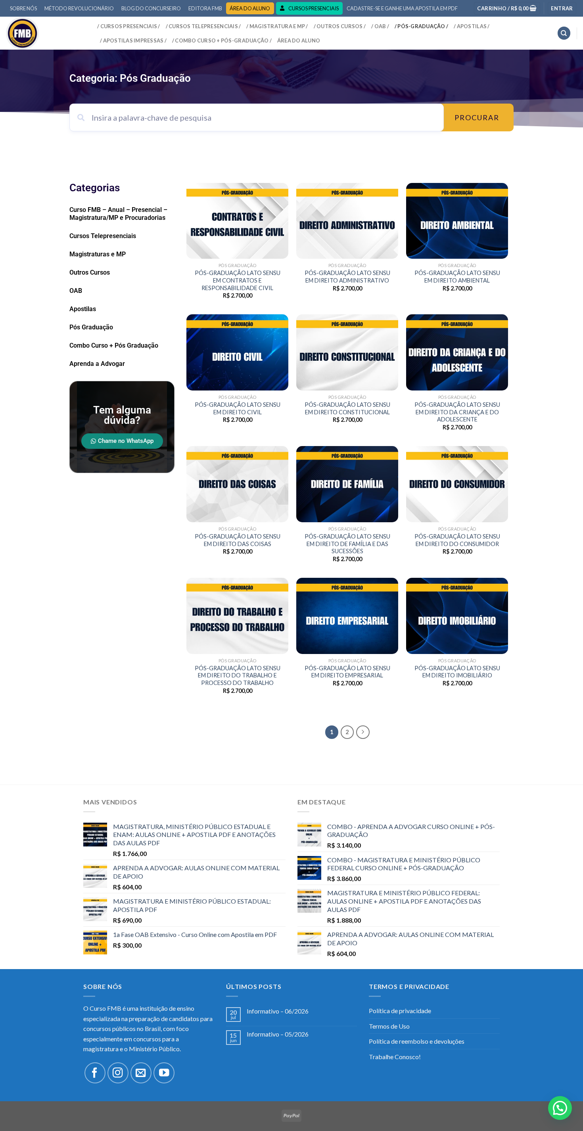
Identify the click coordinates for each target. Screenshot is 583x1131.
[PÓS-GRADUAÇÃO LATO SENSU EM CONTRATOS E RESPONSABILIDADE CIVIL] (237, 221)
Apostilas (82, 309)
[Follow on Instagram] (117, 1072)
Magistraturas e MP (97, 254)
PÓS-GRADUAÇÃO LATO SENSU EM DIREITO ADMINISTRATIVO (347, 276)
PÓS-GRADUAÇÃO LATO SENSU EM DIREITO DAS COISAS (237, 540)
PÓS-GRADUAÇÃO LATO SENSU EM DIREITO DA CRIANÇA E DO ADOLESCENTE (457, 412)
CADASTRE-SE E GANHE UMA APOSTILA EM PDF (402, 8)
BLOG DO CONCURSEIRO (151, 8)
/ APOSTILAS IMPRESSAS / (133, 40)
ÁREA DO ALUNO (250, 8)
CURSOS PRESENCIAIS (313, 8)
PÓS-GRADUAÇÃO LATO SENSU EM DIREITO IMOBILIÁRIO (457, 672)
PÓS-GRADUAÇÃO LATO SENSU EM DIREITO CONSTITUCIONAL (347, 408)
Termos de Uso (389, 1026)
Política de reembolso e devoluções (416, 1041)
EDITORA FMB (205, 8)
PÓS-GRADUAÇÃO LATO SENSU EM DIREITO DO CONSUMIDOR (457, 540)
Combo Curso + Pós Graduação (113, 345)
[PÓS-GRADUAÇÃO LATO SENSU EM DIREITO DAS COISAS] (237, 484)
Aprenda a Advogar (97, 363)
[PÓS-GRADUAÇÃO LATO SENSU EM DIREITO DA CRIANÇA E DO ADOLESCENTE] (457, 352)
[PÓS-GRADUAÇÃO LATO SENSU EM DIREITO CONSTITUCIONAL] (347, 352)
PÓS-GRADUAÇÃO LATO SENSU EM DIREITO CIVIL (237, 408)
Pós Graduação (91, 327)
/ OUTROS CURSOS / (340, 26)
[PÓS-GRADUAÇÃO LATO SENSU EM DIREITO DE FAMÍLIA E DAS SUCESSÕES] (347, 484)
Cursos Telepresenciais (102, 236)
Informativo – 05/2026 (278, 1034)
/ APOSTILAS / (471, 26)
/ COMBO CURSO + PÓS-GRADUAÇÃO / (222, 40)
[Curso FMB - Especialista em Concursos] (45, 33)
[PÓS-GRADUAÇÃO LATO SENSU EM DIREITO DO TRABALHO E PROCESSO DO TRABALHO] (237, 616)
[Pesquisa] (564, 33)
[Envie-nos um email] (141, 1072)
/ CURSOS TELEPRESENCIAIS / (203, 26)
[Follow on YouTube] (164, 1072)
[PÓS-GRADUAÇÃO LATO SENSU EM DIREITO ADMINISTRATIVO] (347, 221)
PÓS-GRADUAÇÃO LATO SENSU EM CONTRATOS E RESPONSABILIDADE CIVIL (237, 280)
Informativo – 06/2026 (278, 1011)
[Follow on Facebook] (94, 1072)
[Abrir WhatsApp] (563, 1111)
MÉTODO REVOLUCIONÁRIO (79, 8)
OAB (75, 290)
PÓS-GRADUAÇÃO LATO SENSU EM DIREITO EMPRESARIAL (347, 672)
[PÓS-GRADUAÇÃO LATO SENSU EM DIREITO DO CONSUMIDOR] (457, 484)
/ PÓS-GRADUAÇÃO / (421, 26)
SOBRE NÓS (23, 8)
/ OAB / (380, 26)
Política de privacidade (400, 1010)
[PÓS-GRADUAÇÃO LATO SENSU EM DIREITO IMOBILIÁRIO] (457, 616)
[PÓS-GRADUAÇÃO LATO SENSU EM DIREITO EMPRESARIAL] (347, 616)
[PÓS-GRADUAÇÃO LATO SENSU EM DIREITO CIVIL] (237, 352)
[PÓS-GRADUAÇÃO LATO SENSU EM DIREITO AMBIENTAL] (457, 221)
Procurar (477, 117)
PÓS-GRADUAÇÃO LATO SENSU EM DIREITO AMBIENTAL (457, 276)
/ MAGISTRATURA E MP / (277, 26)
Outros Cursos (89, 272)
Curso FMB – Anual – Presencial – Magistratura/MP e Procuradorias (118, 213)
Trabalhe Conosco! (395, 1056)
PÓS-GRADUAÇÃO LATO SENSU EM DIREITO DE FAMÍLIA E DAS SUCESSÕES (347, 543)
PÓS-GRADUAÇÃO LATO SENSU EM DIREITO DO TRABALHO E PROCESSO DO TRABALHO (237, 675)
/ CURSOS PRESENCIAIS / (128, 26)
